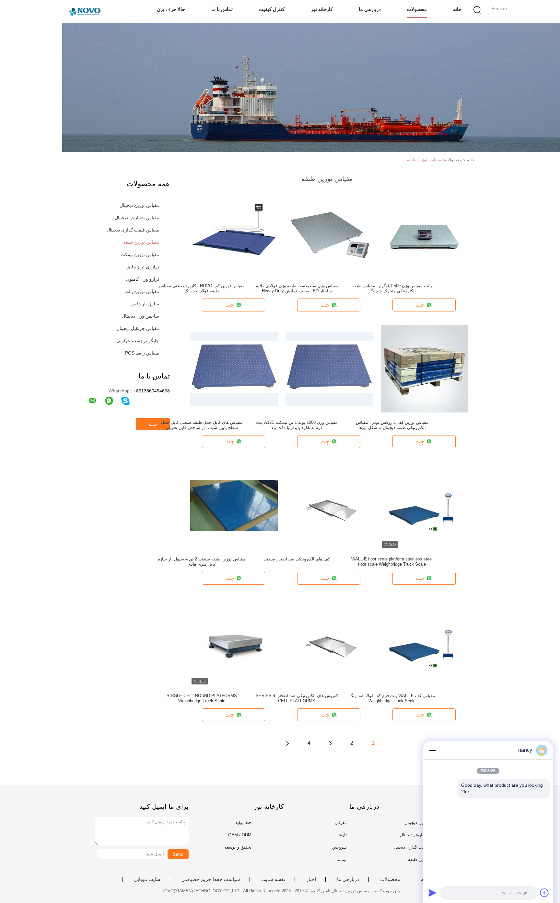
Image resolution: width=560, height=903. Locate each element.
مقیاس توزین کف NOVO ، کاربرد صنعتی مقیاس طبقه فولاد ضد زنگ (202, 288)
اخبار (311, 879)
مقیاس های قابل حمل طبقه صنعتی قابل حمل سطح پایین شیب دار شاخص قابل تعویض (201, 425)
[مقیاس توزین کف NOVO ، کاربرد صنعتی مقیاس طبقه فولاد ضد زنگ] (234, 232)
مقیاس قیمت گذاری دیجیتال (133, 229)
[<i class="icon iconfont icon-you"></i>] (287, 743)
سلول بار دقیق (145, 303)
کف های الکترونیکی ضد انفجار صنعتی (296, 559)
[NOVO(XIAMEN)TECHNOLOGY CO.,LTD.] (84, 11)
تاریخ (342, 834)
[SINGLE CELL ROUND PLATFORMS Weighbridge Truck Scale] (234, 641)
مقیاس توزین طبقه (424, 159)
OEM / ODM (239, 834)
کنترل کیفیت (272, 9)
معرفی (341, 822)
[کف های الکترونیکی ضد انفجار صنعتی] (329, 505)
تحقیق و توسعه (238, 847)
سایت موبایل (147, 879)
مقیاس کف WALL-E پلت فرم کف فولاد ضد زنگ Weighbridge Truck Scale (392, 698)
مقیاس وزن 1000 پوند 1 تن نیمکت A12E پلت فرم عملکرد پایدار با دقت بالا (297, 425)
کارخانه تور (322, 9)
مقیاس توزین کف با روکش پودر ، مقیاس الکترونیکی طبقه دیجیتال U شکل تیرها (392, 425)
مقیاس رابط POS (142, 353)
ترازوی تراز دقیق (142, 266)
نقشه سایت (273, 879)
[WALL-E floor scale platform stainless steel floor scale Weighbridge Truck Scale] (424, 505)
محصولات (417, 9)
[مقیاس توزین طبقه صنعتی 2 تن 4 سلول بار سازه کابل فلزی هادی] (234, 505)
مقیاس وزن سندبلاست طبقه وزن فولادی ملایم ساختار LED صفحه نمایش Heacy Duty (296, 288)
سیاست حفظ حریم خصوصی (210, 879)
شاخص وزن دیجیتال (140, 316)
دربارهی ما (370, 9)
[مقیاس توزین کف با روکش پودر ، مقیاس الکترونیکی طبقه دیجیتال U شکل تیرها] (424, 368)
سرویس (339, 847)
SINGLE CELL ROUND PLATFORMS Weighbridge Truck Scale (202, 698)
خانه (457, 9)
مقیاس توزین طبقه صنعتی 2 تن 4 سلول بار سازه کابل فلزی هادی (201, 562)
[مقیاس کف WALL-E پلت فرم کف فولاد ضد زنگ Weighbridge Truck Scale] (424, 641)
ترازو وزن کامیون (142, 279)
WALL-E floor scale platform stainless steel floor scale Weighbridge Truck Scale (392, 562)
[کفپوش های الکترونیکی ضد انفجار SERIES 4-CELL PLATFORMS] (329, 641)
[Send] (432, 893)
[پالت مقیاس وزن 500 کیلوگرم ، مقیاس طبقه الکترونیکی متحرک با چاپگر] (424, 232)
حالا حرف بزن (171, 9)
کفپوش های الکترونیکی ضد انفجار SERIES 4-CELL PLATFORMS (297, 698)
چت (153, 424)
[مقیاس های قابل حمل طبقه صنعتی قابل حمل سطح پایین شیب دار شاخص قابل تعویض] (234, 368)
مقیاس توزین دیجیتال (139, 205)
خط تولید (243, 822)
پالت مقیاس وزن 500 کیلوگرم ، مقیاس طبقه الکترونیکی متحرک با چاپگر (392, 288)
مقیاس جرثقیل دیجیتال (137, 328)
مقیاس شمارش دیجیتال (137, 217)
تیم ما (341, 859)
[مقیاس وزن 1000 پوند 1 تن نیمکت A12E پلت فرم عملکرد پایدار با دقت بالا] (329, 368)
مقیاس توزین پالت (141, 291)
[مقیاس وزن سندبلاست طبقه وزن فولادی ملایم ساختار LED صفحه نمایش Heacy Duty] (329, 232)
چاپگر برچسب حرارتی (137, 340)
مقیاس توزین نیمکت (140, 254)
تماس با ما (222, 9)
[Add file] (544, 893)
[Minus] (432, 750)
